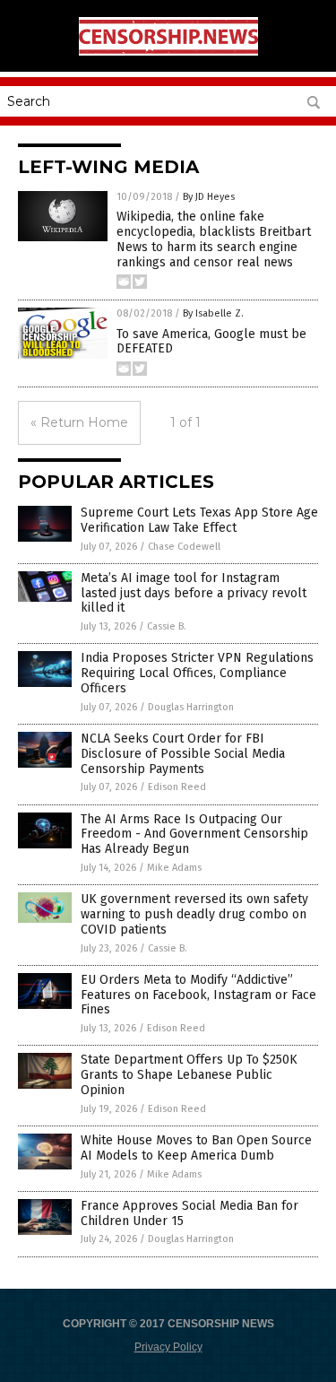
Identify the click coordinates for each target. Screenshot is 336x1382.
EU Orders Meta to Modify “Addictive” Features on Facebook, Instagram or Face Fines (198, 995)
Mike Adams (174, 868)
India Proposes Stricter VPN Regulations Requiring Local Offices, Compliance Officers (197, 673)
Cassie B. (166, 626)
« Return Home (79, 422)
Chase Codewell (184, 546)
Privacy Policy (168, 1347)
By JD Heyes (209, 197)
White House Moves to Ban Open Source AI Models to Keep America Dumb (196, 1148)
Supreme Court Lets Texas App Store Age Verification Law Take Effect (199, 520)
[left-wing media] (168, 52)
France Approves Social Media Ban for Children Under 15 (189, 1213)
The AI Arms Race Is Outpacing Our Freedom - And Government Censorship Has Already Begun (194, 834)
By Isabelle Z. (213, 313)
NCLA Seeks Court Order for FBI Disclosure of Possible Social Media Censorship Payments (183, 754)
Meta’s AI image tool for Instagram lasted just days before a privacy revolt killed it (193, 593)
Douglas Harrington (191, 707)
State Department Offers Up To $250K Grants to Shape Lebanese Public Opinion (189, 1075)
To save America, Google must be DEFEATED (211, 341)
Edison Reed (177, 787)
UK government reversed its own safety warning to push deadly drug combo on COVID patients (194, 914)
